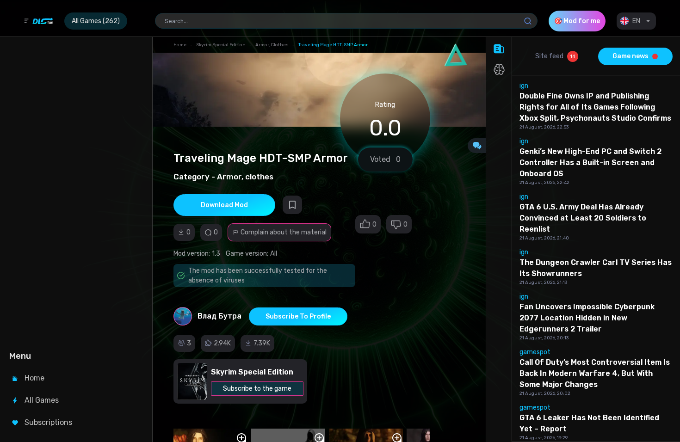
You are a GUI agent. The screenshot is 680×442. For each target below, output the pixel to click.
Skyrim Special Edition (221, 45)
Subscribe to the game (257, 389)
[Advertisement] (75, 192)
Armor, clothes (272, 45)
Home (179, 45)
